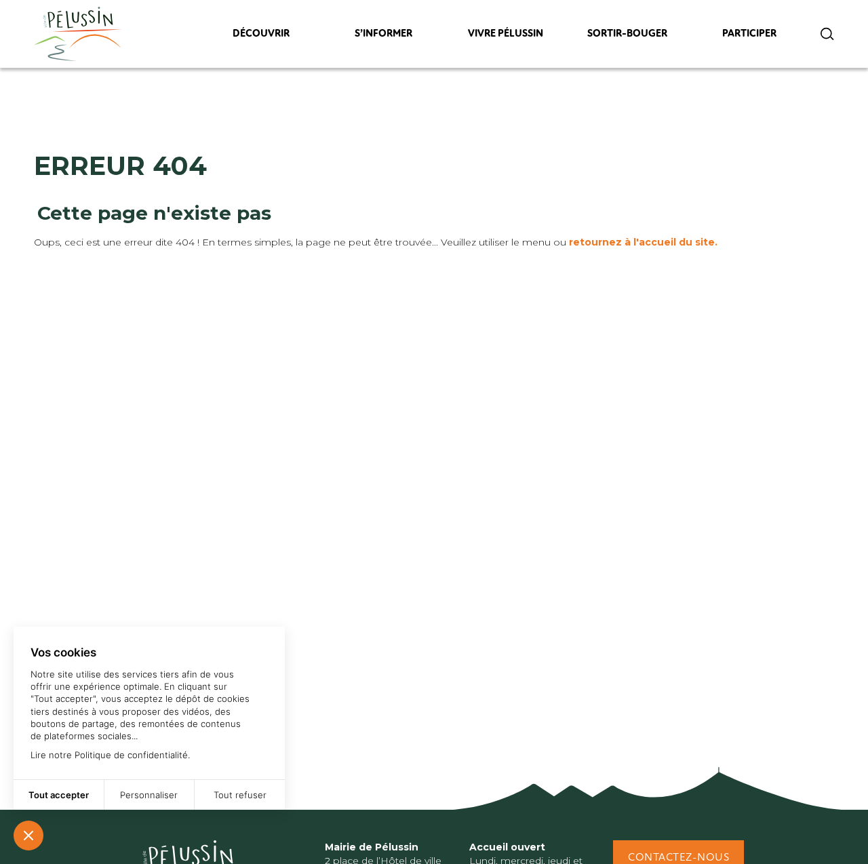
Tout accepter (58, 794)
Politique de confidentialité (131, 754)
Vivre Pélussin (505, 37)
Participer (749, 37)
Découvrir (261, 37)
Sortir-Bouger (627, 37)
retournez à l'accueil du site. (643, 242)
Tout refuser (240, 794)
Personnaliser (149, 794)
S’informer (383, 37)
